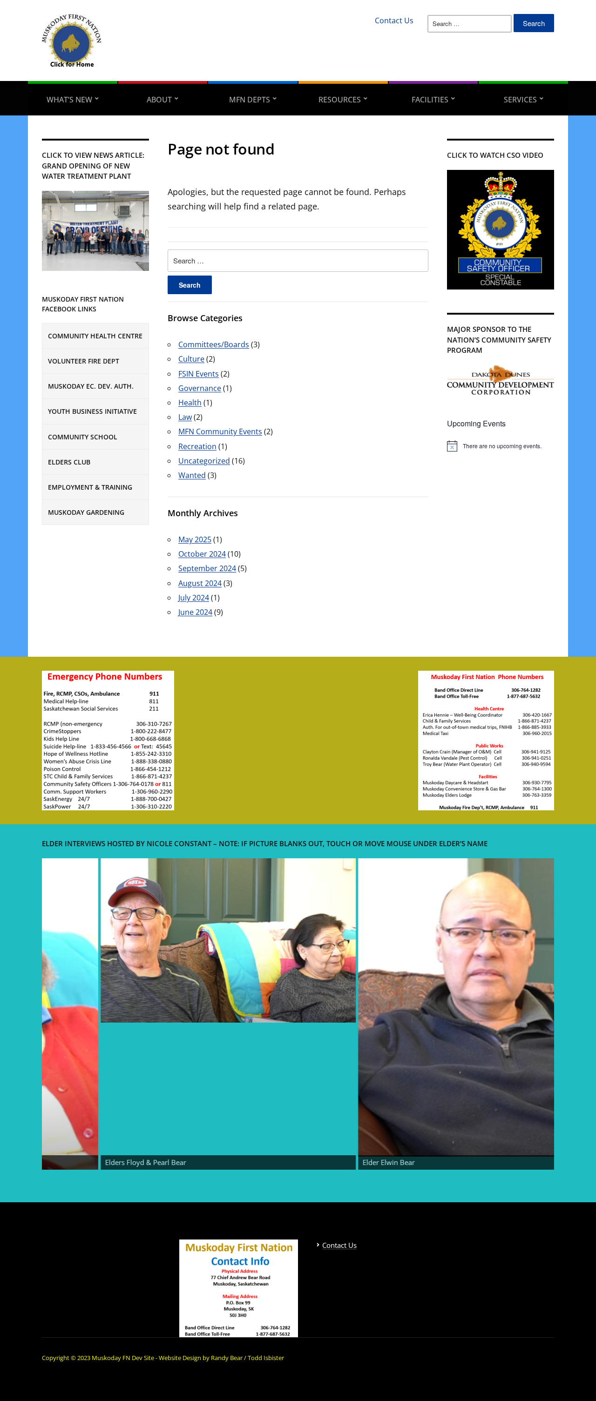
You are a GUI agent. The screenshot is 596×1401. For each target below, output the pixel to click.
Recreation (197, 446)
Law (185, 417)
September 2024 (207, 568)
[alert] (500, 445)
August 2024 (200, 583)
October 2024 (202, 554)
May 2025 (194, 539)
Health (190, 402)
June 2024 (195, 612)
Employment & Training (90, 487)
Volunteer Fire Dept (83, 361)
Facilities (430, 99)
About (159, 99)
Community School (82, 436)
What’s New (69, 99)
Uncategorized (204, 461)
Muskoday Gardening (86, 512)
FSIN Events (198, 374)
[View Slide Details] (148, 940)
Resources (339, 99)
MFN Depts (249, 99)
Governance (199, 388)
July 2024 (193, 598)
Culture (191, 359)
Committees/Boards (213, 344)
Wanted (192, 475)
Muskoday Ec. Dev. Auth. (91, 386)
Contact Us (394, 20)
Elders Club (69, 462)
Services (520, 99)
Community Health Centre (95, 335)
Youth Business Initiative (92, 411)
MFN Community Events (220, 431)
